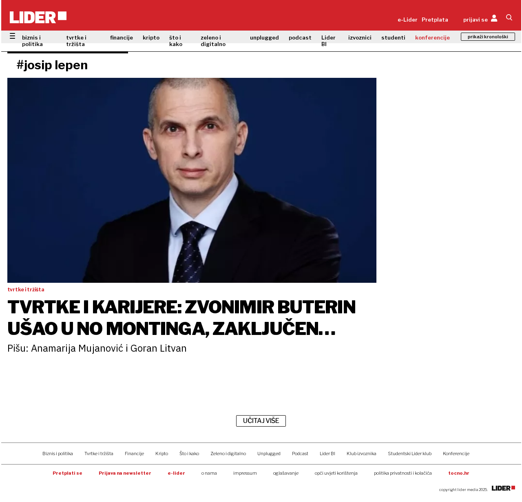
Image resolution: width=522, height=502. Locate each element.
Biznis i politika (57, 453)
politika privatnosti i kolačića (403, 473)
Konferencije (456, 453)
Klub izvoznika (361, 453)
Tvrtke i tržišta (98, 453)
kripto (151, 37)
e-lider (176, 473)
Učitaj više (261, 421)
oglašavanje (286, 473)
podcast (300, 37)
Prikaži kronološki (488, 37)
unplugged (264, 37)
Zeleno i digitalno (228, 453)
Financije (134, 453)
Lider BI (328, 40)
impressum (245, 473)
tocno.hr (458, 473)
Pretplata (435, 19)
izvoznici (360, 37)
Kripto (161, 453)
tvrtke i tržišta (76, 40)
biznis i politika (32, 40)
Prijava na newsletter (125, 473)
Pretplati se (67, 473)
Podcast (300, 453)
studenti (393, 37)
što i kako (175, 40)
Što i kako (189, 453)
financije (121, 37)
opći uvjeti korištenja (336, 473)
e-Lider (408, 19)
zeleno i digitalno (213, 40)
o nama (209, 473)
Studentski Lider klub (409, 453)
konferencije (432, 37)
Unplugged (269, 453)
